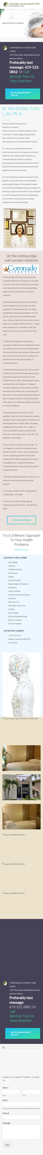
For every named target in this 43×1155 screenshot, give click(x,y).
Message (7, 1123)
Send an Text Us (21, 76)
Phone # (6, 1113)
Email (5, 1100)
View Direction (20, 81)
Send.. (7, 1145)
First (4, 1095)
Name (6, 1087)
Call (26, 72)
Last (24, 1095)
